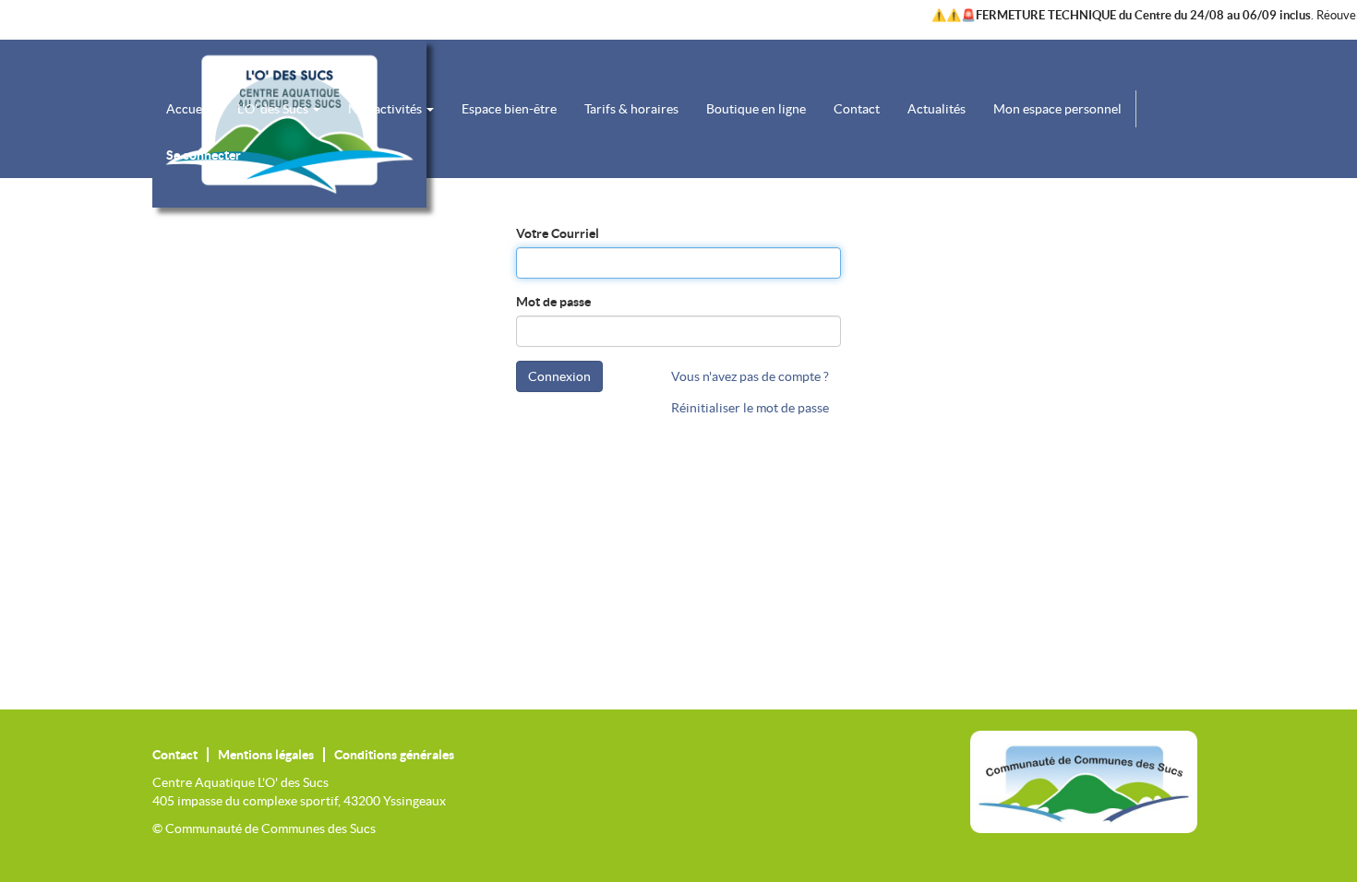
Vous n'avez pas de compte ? (750, 376)
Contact (175, 754)
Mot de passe (553, 301)
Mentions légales (266, 754)
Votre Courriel (557, 233)
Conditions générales (394, 754)
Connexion (559, 376)
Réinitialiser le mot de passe (750, 407)
